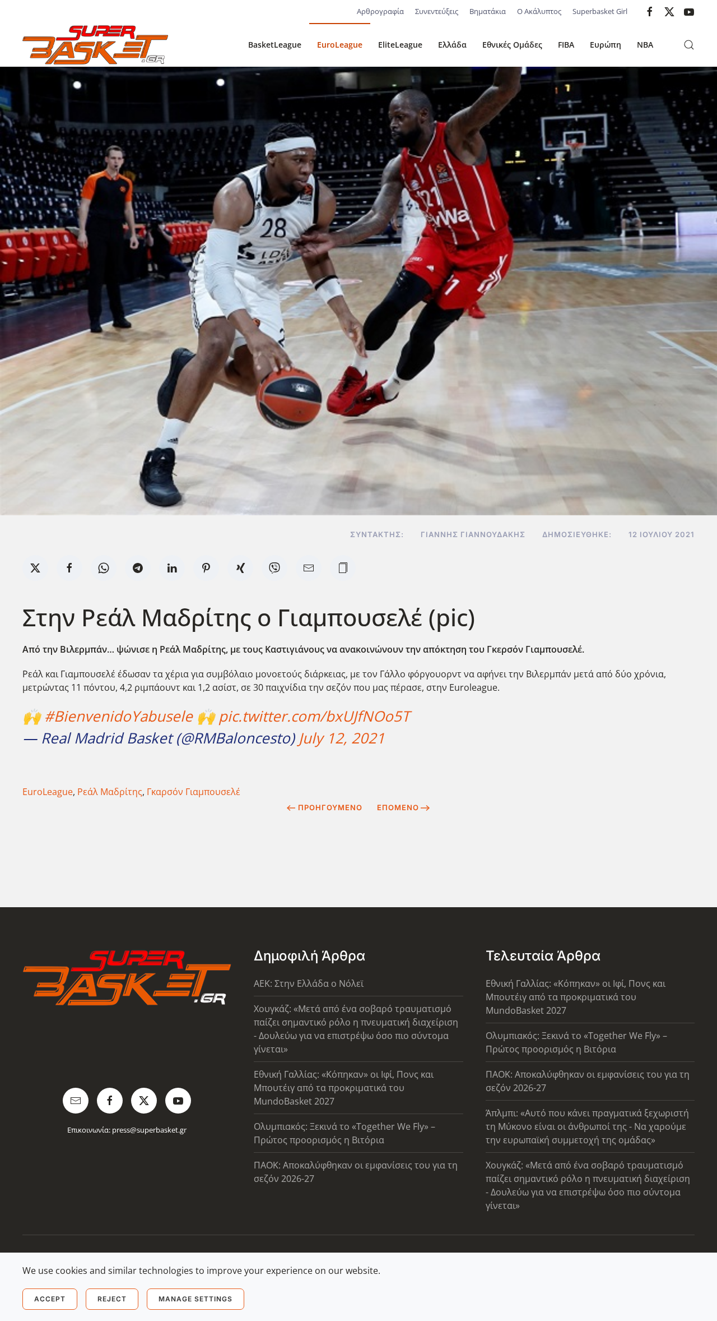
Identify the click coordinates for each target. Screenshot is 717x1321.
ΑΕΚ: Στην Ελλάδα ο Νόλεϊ (309, 983)
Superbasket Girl (599, 11)
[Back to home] (95, 45)
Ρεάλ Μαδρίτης (109, 792)
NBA (645, 44)
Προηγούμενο (330, 807)
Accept (50, 1299)
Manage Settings (195, 1299)
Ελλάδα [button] (452, 44)
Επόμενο (398, 807)
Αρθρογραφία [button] (380, 11)
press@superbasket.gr (149, 1130)
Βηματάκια (487, 11)
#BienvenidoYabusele (118, 716)
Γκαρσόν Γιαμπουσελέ (193, 792)
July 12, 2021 (342, 738)
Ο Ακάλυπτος (539, 11)
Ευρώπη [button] (605, 44)
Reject (112, 1299)
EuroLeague (339, 44)
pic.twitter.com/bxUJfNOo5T (313, 716)
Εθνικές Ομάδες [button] (512, 44)
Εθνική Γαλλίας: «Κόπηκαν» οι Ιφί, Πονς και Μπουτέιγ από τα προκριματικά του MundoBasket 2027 (344, 1087)
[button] (689, 45)
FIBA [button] (566, 44)
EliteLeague (400, 44)
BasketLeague (274, 44)
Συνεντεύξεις (436, 11)
